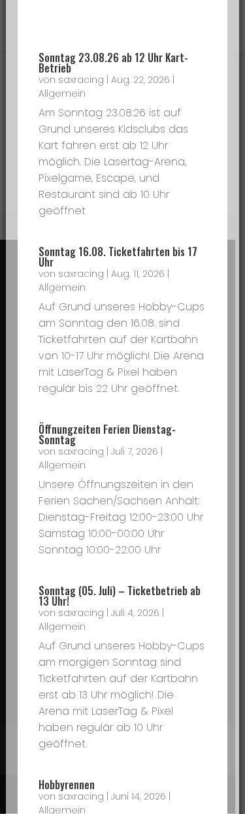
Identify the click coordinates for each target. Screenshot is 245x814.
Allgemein (62, 93)
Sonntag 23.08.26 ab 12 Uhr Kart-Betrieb (113, 63)
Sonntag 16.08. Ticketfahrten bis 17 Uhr (118, 257)
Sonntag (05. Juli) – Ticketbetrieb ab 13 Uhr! (120, 596)
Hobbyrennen (67, 784)
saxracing (81, 79)
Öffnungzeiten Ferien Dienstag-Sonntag (107, 434)
